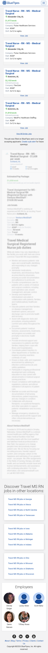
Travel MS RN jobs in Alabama (20, 534)
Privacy (26, 641)
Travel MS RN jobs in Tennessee (21, 515)
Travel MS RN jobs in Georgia (20, 499)
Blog (13, 641)
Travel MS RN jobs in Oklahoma (21, 569)
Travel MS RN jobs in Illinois (19, 504)
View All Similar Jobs (24, 134)
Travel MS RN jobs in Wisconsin (21, 574)
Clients (33, 641)
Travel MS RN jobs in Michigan (20, 539)
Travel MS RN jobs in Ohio (18, 558)
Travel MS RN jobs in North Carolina (22, 510)
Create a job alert (29, 142)
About (7, 641)
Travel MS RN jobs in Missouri (20, 563)
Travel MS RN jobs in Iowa (18, 528)
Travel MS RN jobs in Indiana (19, 545)
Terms (18, 641)
